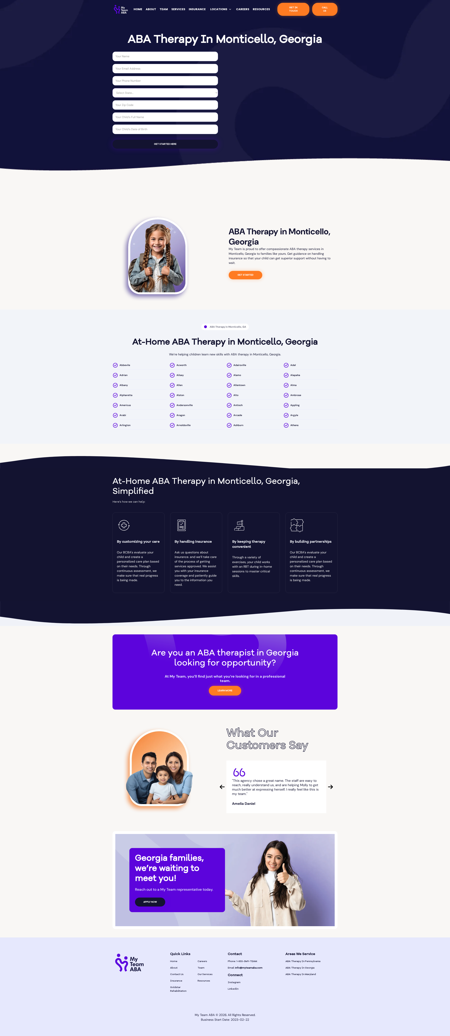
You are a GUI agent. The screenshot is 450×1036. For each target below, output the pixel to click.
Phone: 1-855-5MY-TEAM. (243, 961)
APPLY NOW (150, 902)
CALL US (325, 9)
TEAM (164, 9)
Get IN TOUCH (293, 9)
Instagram (234, 982)
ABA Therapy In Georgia (299, 968)
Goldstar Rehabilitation (178, 989)
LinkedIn (233, 989)
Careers (202, 961)
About (174, 968)
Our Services (205, 974)
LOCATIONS (218, 9)
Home (173, 961)
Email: (245, 968)
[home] (120, 9)
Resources (204, 981)
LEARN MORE (225, 691)
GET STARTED (245, 275)
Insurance (176, 981)
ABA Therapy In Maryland (300, 974)
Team (201, 968)
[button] (220, 9)
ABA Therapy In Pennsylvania (302, 961)
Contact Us (177, 974)
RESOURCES (261, 9)
